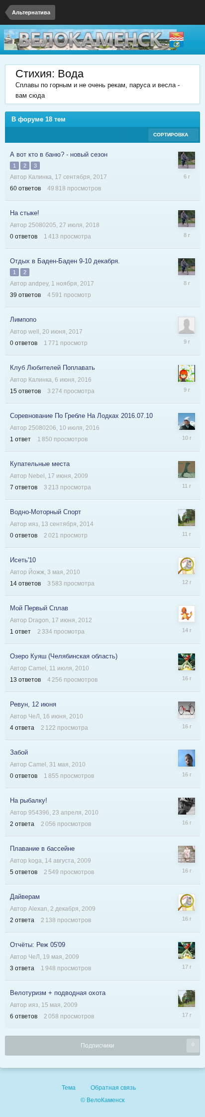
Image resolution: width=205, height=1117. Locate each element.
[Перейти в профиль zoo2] (186, 710)
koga (35, 860)
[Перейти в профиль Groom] (186, 565)
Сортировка (171, 134)
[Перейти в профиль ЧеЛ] (186, 661)
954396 (38, 812)
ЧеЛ (34, 716)
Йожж (36, 572)
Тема (69, 1087)
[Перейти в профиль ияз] (186, 517)
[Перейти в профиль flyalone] (186, 806)
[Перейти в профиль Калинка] (186, 373)
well (33, 331)
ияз (33, 524)
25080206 (42, 427)
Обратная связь (113, 1087)
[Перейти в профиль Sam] (186, 469)
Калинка (40, 177)
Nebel (36, 475)
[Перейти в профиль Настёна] (186, 854)
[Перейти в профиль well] (186, 325)
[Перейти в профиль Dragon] (186, 613)
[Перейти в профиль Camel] (186, 758)
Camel (37, 668)
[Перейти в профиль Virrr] (186, 421)
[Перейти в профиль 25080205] (186, 160)
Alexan (37, 908)
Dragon (38, 620)
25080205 (42, 225)
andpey (38, 283)
